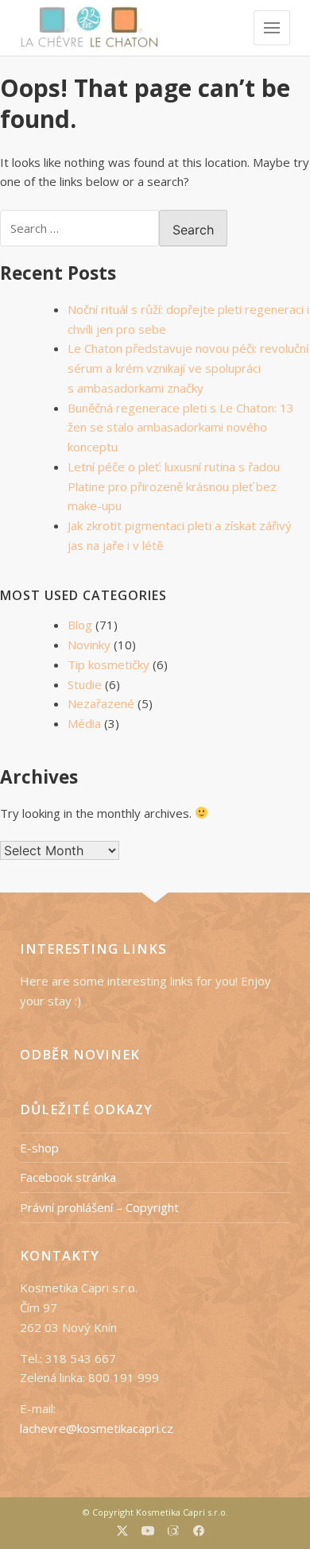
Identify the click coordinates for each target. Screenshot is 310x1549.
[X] (122, 1532)
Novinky (89, 645)
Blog (80, 625)
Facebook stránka (68, 1177)
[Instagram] (174, 1532)
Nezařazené (101, 703)
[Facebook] (198, 1532)
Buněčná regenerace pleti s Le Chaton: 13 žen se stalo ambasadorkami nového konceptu (181, 427)
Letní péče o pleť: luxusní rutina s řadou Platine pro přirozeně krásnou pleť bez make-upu (174, 486)
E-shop (39, 1148)
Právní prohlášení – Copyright (99, 1207)
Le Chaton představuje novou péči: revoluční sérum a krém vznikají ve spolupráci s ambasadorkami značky (188, 368)
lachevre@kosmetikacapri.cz (96, 1428)
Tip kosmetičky (108, 664)
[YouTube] (147, 1532)
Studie (85, 684)
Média (84, 723)
